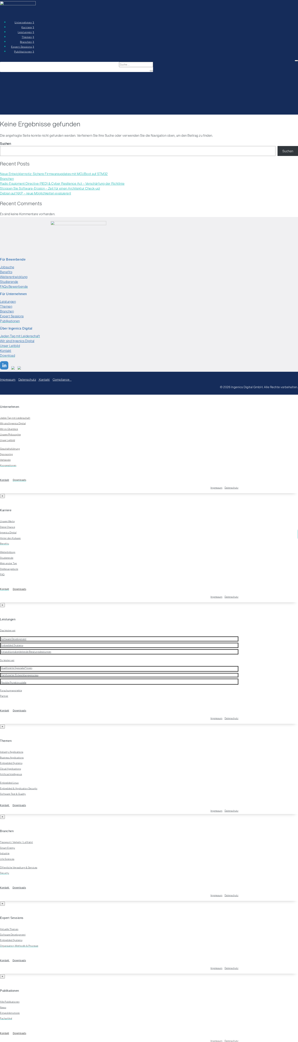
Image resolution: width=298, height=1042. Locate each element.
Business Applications (12, 757)
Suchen (5, 143)
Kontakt (5, 350)
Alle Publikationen (9, 1001)
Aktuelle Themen (9, 929)
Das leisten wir (8, 630)
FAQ (2, 574)
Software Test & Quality (13, 794)
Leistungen (8, 301)
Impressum (8, 379)
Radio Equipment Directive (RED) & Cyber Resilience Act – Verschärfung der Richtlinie (62, 183)
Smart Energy (7, 848)
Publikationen (23, 51)
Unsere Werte (7, 521)
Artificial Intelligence (11, 774)
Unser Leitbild (7, 440)
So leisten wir (7, 660)
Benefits (6, 272)
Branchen (7, 178)
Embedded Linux (9, 782)
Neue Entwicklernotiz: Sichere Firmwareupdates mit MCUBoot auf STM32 (54, 173)
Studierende (9, 281)
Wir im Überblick (9, 429)
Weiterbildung (7, 552)
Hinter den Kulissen (10, 538)
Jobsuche (7, 267)
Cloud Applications (10, 768)
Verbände (5, 460)
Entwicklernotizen (10, 1013)
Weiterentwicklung (14, 276)
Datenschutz (27, 379)
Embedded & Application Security (19, 788)
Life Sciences (7, 859)
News (3, 1007)
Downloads (19, 589)
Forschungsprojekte (11, 690)
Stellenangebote (9, 569)
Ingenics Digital (8, 532)
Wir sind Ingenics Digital (17, 340)
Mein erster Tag (8, 563)
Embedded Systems (11, 763)
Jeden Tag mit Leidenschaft (15, 418)
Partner (4, 696)
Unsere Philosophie (10, 434)
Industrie (5, 853)
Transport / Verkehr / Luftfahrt (16, 842)
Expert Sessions (12, 316)
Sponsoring (6, 454)
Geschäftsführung (10, 448)
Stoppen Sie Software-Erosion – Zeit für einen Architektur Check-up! (50, 188)
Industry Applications (11, 752)
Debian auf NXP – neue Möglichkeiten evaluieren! (35, 193)
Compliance (62, 379)
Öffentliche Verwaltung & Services (18, 867)
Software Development (13, 934)
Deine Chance (7, 527)
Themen (6, 306)
